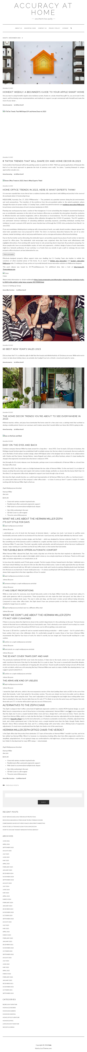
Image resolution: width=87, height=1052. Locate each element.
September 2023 (8, 919)
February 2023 (8, 938)
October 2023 (7, 915)
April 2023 (6, 931)
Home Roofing (8, 1020)
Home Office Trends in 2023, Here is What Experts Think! (39, 190)
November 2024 (8, 876)
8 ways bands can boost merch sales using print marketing (24, 823)
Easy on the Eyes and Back (20, 445)
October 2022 (7, 951)
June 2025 (6, 857)
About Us (18, 28)
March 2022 (7, 974)
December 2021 (8, 983)
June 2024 (6, 889)
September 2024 (8, 880)
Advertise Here (30, 28)
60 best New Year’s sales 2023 (22, 349)
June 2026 (6, 841)
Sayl (70, 711)
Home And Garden (9, 1011)
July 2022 (6, 961)
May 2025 (6, 860)
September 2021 (8, 993)
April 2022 (6, 970)
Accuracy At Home (43, 9)
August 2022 (7, 957)
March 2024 (7, 899)
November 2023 (8, 912)
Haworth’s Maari (16, 719)
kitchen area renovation (58, 261)
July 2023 (6, 925)
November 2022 (8, 948)
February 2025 (8, 867)
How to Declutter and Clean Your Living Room (20, 826)
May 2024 (6, 893)
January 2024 (7, 906)
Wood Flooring (8, 1027)
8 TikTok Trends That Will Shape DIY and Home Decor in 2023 (42, 161)
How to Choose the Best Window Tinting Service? (20, 830)
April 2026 (6, 844)
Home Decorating (7, 174)
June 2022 (6, 964)
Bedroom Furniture (10, 1004)
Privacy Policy (54, 28)
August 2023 (7, 922)
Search (43, 802)
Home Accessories (7, 105)
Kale (49, 1045)
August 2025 (7, 851)
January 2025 (7, 870)
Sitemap (65, 28)
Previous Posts (12, 785)
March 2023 (7, 935)
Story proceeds (9, 254)
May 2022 (6, 967)
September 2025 (8, 847)
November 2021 (8, 987)
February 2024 (8, 902)
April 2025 (6, 863)
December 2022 (8, 944)
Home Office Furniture (8, 290)
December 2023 (8, 909)
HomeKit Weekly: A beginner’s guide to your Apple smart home (43, 92)
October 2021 (7, 990)
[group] (43, 500)
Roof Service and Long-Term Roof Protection (19, 817)
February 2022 (8, 977)
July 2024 (6, 886)
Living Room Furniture (11, 1024)
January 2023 (7, 941)
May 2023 (6, 928)
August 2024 (7, 883)
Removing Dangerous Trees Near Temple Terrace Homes (23, 820)
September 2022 (8, 954)
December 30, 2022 (8, 345)
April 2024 (6, 896)
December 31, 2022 (8, 88)
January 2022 (7, 980)
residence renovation (73, 204)
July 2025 (6, 854)
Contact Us (42, 28)
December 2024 (8, 873)
